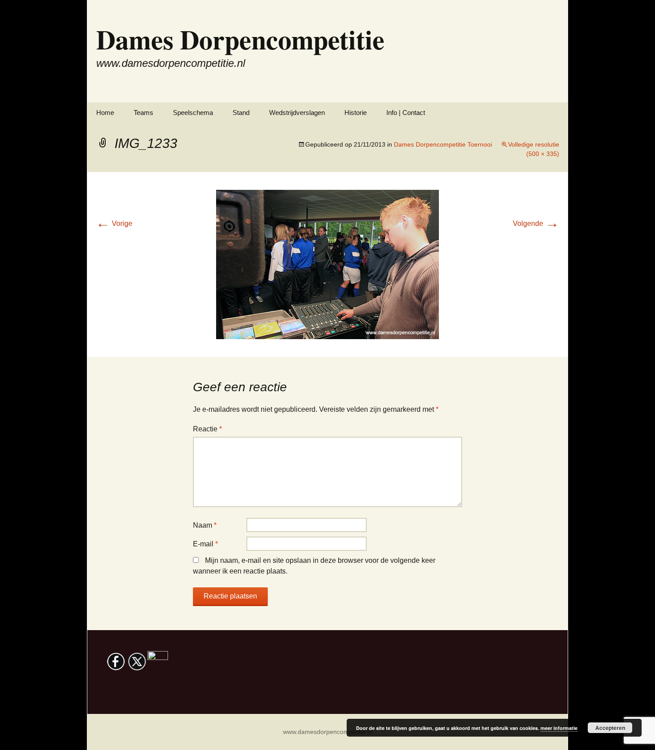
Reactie (207, 429)
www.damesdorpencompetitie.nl (328, 731)
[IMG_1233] (327, 264)
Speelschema (193, 112)
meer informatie (558, 728)
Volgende (536, 223)
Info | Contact (405, 112)
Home (105, 112)
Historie (355, 112)
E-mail (205, 544)
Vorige (114, 223)
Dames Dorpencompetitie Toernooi (443, 144)
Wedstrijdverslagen (297, 112)
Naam (205, 525)
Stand (241, 112)
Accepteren (610, 728)
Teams (143, 112)
